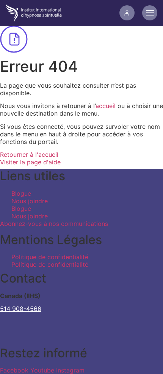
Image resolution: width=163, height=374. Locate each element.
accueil (106, 106)
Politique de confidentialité (49, 257)
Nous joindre (29, 201)
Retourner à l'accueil (29, 154)
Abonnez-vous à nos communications (54, 223)
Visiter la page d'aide (30, 162)
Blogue (21, 193)
